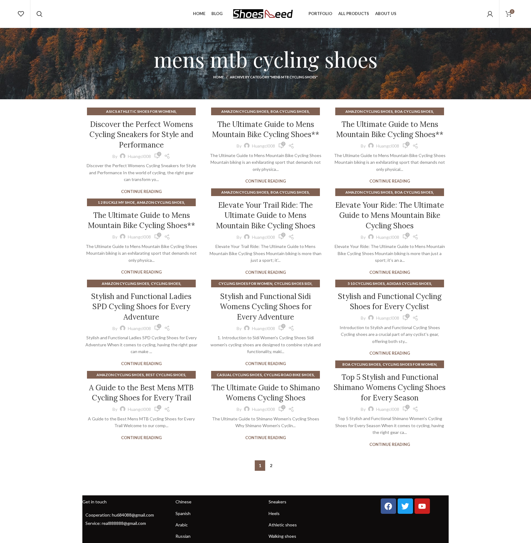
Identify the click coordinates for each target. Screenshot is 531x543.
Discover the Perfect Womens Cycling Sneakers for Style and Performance (141, 135)
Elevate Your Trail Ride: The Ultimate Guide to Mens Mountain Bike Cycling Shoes (265, 215)
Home (218, 77)
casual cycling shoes (239, 374)
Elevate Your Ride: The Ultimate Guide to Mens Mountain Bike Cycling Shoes (389, 215)
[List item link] (125, 515)
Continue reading (141, 192)
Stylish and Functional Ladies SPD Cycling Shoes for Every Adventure (141, 307)
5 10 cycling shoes (366, 283)
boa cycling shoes (289, 111)
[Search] (39, 14)
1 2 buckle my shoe (116, 202)
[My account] (490, 14)
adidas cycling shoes (409, 283)
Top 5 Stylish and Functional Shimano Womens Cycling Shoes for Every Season (390, 387)
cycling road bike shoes (289, 374)
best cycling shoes (165, 374)
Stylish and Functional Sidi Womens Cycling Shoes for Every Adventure (266, 307)
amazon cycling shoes (245, 111)
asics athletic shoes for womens (141, 111)
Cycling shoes (165, 283)
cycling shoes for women (245, 283)
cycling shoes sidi (293, 283)
